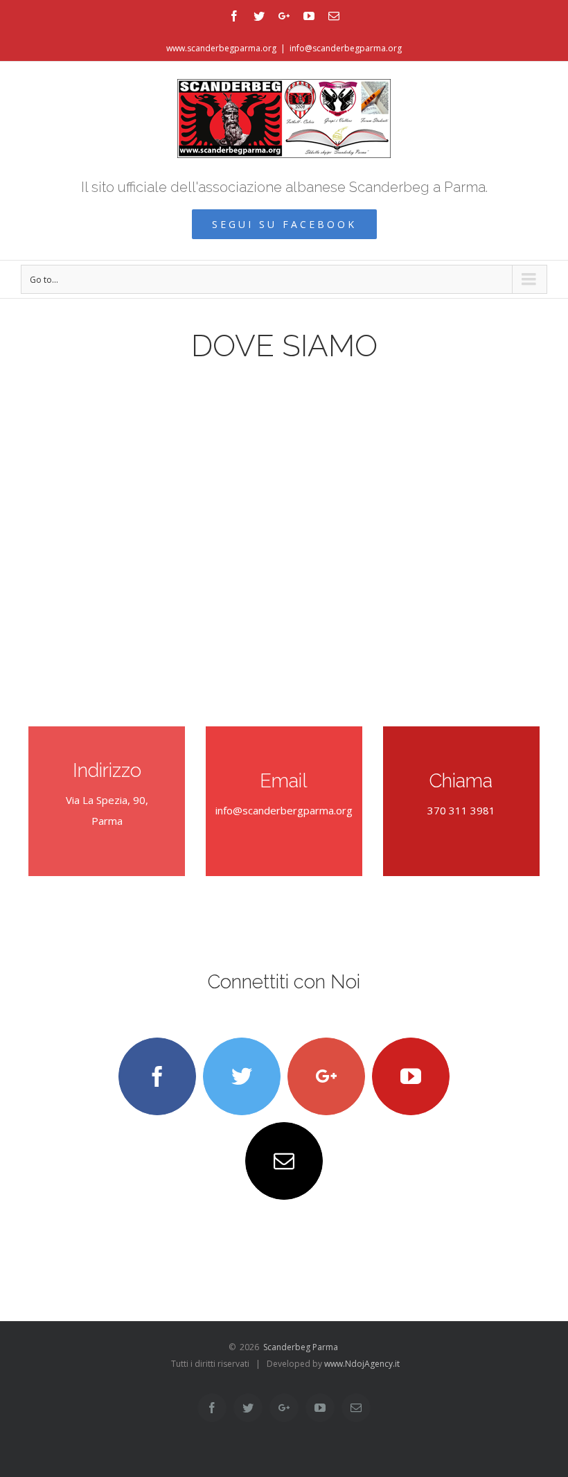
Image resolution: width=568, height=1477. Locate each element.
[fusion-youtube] (411, 1076)
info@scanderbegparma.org (346, 48)
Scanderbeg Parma (300, 1347)
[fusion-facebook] (157, 1076)
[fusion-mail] (284, 1161)
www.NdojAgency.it (362, 1364)
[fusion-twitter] (242, 1076)
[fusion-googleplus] (326, 1076)
